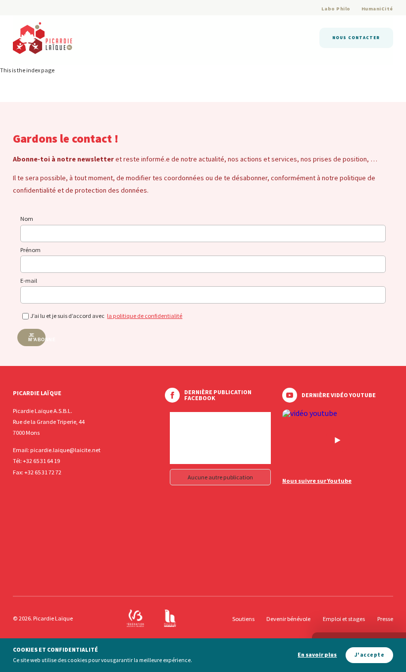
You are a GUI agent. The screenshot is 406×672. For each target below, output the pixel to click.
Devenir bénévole (288, 618)
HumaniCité (377, 8)
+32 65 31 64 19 (41, 461)
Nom (26, 218)
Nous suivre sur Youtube (317, 481)
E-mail (28, 280)
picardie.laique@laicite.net (65, 450)
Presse (385, 618)
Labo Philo (336, 8)
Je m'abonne (37, 337)
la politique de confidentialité (144, 315)
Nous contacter (356, 37)
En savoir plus (317, 655)
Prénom (30, 250)
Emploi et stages (344, 618)
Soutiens (243, 618)
